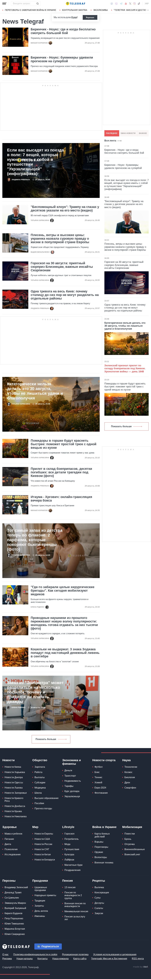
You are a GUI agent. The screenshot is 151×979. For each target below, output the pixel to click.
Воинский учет (132, 854)
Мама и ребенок (13, 833)
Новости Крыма (13, 811)
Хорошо (90, 17)
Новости (8, 760)
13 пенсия (70, 887)
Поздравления (72, 870)
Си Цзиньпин (12, 897)
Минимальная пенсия (76, 911)
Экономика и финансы (71, 762)
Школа (38, 793)
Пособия (39, 803)
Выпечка (99, 887)
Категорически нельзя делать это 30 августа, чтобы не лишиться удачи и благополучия (35, 391)
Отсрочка (129, 844)
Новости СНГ (42, 849)
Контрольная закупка (74, 10)
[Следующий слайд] (148, 10)
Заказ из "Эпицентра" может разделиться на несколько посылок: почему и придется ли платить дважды (35, 692)
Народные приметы (45, 895)
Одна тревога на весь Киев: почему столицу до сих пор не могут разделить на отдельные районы (65, 295)
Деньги (68, 770)
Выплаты (40, 777)
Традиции (40, 900)
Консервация (102, 892)
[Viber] (116, 3)
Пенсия (67, 880)
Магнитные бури (73, 865)
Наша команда (60, 958)
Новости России (43, 844)
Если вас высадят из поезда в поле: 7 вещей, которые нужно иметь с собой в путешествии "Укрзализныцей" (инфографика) (35, 162)
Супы (98, 897)
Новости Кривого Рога (14, 799)
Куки (74, 17)
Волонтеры (101, 857)
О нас (5, 954)
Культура (69, 854)
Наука (126, 760)
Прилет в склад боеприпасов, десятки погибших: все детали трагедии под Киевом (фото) (61, 472)
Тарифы (68, 786)
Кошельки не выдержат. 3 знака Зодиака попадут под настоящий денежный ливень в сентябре (65, 653)
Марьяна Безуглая (15, 929)
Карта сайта (79, 958)
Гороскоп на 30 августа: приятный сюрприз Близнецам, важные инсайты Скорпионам (62, 266)
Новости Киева (13, 767)
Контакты (42, 958)
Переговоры (101, 847)
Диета (8, 844)
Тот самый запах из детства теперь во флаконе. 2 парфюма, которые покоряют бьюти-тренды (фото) (34, 540)
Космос (128, 772)
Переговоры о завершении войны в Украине (30, 10)
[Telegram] (121, 3)
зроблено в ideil (141, 967)
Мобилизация (132, 827)
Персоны (8, 880)
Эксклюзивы (100, 10)
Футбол (98, 767)
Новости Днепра (14, 777)
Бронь (127, 839)
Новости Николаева (16, 816)
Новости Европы (44, 833)
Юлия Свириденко (15, 934)
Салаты (99, 908)
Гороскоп (69, 833)
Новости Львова (14, 787)
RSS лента (138, 958)
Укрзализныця (72, 796)
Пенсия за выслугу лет (74, 918)
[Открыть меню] (4, 3)
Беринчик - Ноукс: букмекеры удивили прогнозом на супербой (62, 59)
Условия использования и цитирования (114, 954)
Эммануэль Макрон (15, 903)
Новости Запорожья (16, 793)
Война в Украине (104, 827)
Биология (129, 777)
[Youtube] (126, 3)
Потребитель (71, 839)
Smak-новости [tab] (128, 133)
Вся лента (110, 140)
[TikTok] (139, 3)
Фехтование (101, 793)
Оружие (99, 852)
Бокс (97, 772)
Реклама (7, 958)
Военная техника (104, 862)
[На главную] (75, 3)
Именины (40, 916)
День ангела (41, 911)
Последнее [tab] (111, 133)
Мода (67, 844)
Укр (147, 3)
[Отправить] (37, 3)
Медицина (40, 787)
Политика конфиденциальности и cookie (35, 954)
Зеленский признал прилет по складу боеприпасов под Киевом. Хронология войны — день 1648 (125, 368)
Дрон (127, 782)
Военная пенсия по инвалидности (75, 904)
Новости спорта (103, 760)
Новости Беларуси (45, 859)
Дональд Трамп (13, 892)
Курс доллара (71, 791)
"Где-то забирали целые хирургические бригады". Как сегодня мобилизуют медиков (62, 590)
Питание (9, 839)
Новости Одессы (14, 782)
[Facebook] (112, 3)
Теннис (98, 777)
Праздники (40, 880)
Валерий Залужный (15, 908)
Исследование (13, 854)
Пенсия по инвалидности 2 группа (73, 895)
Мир (35, 827)
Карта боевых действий (102, 835)
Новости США (42, 839)
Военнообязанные (134, 849)
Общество (39, 760)
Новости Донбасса (15, 806)
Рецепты (98, 880)
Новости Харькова (15, 772)
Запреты (39, 906)
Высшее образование (47, 798)
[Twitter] (130, 3)
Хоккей (98, 782)
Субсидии (40, 782)
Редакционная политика (75, 954)
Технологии (130, 767)
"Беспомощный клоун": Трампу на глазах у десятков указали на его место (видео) (65, 208)
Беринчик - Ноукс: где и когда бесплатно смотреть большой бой (63, 31)
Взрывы (99, 842)
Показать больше (46, 739)
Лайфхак (69, 859)
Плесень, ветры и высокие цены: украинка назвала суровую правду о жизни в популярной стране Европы (60, 238)
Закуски (99, 913)
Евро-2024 (100, 787)
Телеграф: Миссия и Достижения (109, 958)
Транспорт (70, 775)
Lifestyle (68, 827)
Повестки (129, 833)
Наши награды (25, 958)
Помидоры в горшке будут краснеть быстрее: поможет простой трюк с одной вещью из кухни (63, 444)
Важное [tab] (143, 133)
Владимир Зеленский (16, 887)
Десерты (99, 903)
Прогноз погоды (43, 808)
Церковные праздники (41, 888)
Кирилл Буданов (13, 913)
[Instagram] (134, 3)
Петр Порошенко (14, 918)
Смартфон (130, 787)
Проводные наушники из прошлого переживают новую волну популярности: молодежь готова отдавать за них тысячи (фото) (64, 623)
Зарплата (40, 767)
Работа (38, 772)
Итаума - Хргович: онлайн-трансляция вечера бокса (61, 498)
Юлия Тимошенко (14, 923)
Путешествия (71, 849)
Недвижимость (72, 781)
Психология (11, 849)
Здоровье (9, 827)
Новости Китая (43, 854)
